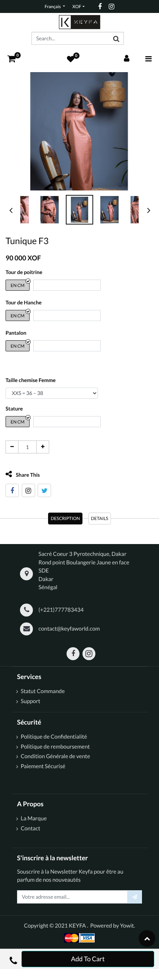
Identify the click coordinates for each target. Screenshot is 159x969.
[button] (13, 959)
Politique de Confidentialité (54, 736)
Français (53, 6)
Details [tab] (99, 518)
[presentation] (11, 210)
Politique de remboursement (55, 746)
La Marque (34, 818)
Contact (30, 828)
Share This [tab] (27, 475)
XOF (76, 6)
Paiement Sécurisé (43, 766)
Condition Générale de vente (55, 756)
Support (30, 701)
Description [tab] (65, 518)
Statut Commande (43, 691)
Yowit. (127, 925)
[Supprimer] (12, 446)
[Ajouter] (42, 446)
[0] (11, 58)
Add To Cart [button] (88, 959)
